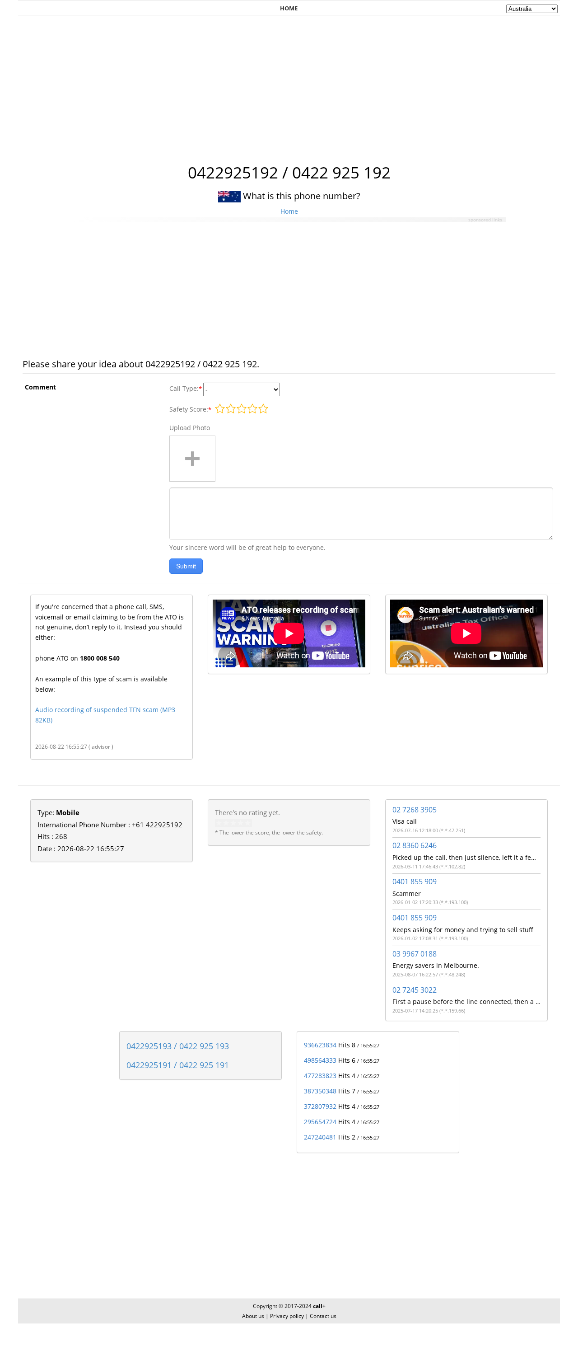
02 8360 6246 (414, 845)
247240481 (320, 1137)
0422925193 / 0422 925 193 (177, 1046)
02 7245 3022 (414, 990)
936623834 (320, 1045)
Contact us (323, 1316)
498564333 (320, 1060)
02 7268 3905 (414, 810)
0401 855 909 (414, 881)
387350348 (320, 1091)
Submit (186, 566)
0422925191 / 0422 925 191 (177, 1065)
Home (289, 211)
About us (253, 1316)
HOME (289, 8)
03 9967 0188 (414, 954)
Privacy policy (287, 1316)
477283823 (320, 1075)
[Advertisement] (289, 84)
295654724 (320, 1121)
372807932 (320, 1106)
